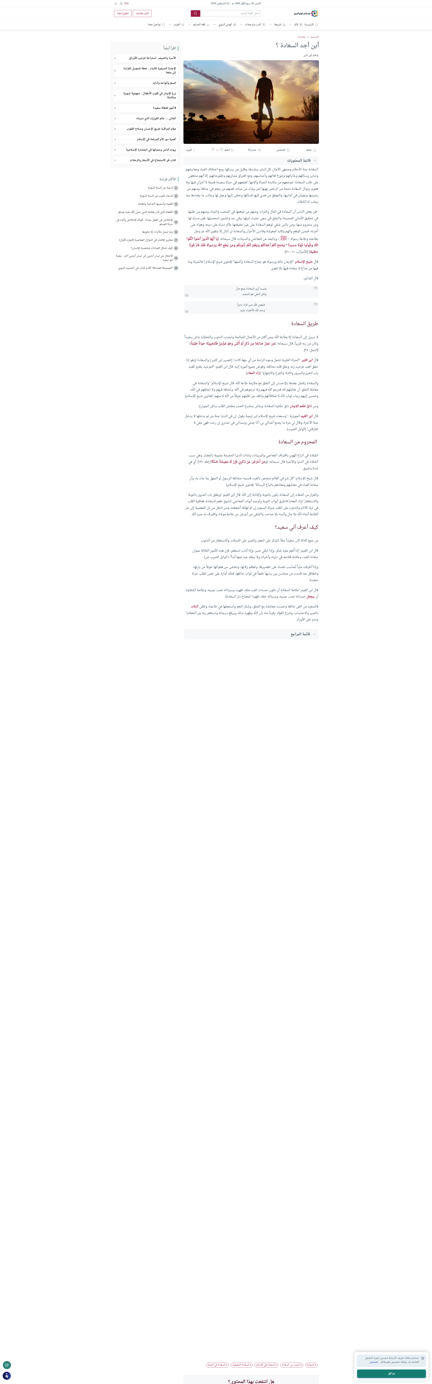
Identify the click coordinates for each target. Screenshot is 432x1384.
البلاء (194, 607)
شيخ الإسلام (304, 262)
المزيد (177, 24)
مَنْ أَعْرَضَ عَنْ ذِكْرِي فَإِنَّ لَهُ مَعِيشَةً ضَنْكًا (238, 462)
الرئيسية (309, 24)
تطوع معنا (123, 13)
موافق (391, 1373)
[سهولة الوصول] (121, 3)
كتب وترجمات (253, 24)
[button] (221, 150)
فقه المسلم (199, 24)
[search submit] (195, 13)
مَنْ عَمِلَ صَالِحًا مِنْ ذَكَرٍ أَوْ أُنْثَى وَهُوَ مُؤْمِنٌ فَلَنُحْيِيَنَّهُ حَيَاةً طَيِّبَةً (233, 344)
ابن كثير (307, 360)
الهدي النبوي (225, 24)
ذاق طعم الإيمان (301, 406)
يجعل (310, 597)
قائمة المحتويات (299, 161)
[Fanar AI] (7, 1376)
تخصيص (373, 1362)
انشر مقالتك (142, 13)
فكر (296, 24)
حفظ (309, 150)
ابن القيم (307, 416)
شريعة (277, 24)
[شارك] (7, 1365)
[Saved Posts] (115, 3)
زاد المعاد (253, 373)
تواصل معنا (154, 24)
